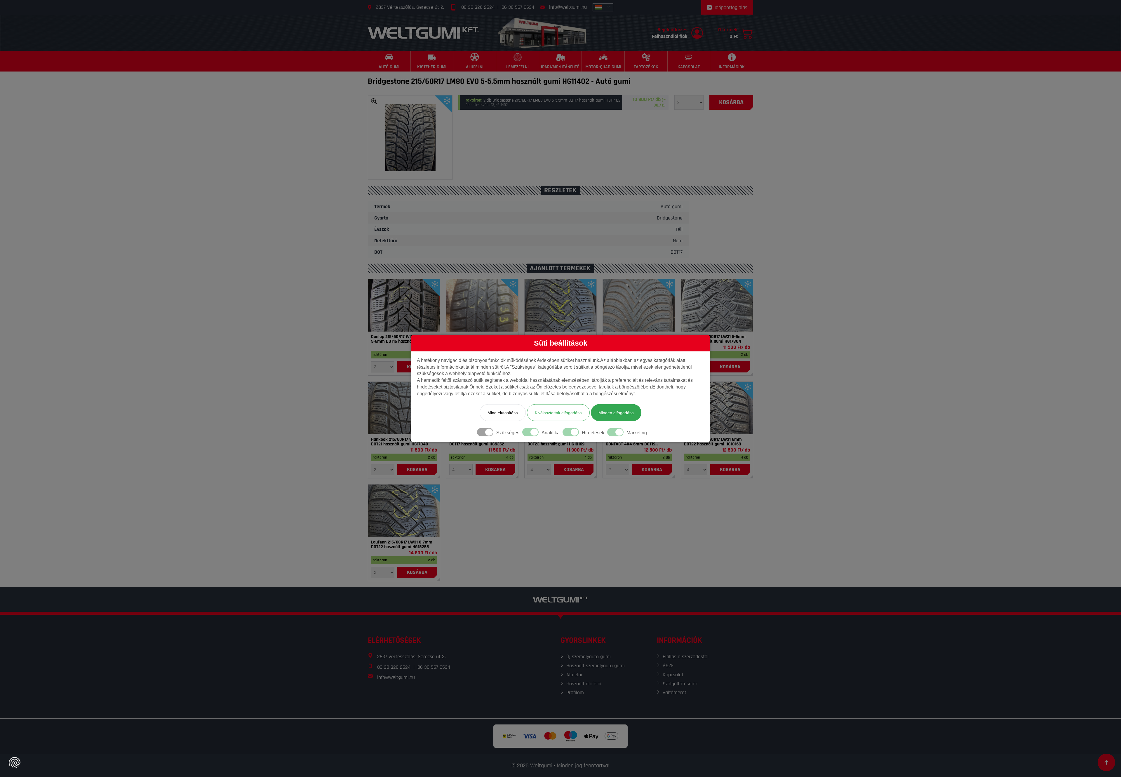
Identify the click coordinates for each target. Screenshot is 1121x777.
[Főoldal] (423, 33)
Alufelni (574, 674)
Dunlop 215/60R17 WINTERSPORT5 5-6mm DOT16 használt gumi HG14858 (403, 339)
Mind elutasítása (503, 412)
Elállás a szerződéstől (686, 656)
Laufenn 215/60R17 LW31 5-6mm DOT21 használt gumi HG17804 (715, 339)
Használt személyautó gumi (595, 665)
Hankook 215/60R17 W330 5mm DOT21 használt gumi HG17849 (401, 442)
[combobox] (603, 7)
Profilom (575, 692)
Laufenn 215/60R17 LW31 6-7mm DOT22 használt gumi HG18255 (401, 544)
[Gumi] (404, 305)
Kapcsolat (673, 674)
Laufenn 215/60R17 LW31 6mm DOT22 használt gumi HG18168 (713, 442)
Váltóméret (674, 692)
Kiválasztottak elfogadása (558, 412)
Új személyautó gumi (588, 656)
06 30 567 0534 (518, 7)
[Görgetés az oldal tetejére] (1106, 762)
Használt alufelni (583, 683)
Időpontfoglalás (731, 7)
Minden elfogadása (616, 412)
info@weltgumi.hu (568, 7)
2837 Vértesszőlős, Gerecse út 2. (410, 7)
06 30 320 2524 (478, 7)
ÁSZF (668, 665)
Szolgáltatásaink (680, 683)
